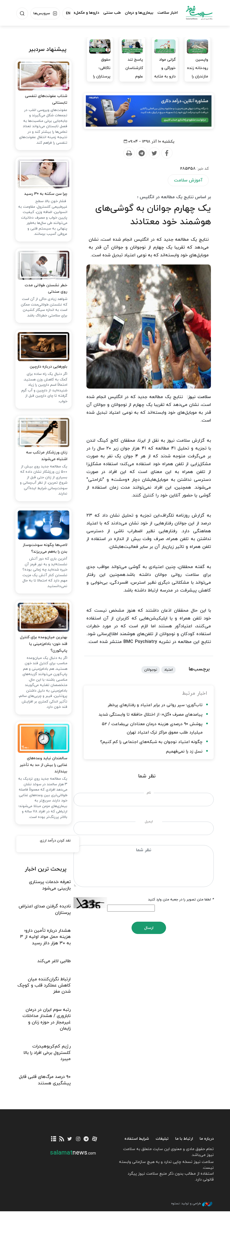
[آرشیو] (53, 1139)
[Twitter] (154, 153)
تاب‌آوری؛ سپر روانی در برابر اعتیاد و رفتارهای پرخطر (155, 705)
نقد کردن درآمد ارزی (55, 840)
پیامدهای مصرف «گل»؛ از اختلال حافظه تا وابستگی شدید (150, 715)
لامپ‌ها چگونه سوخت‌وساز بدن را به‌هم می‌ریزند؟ (45, 548)
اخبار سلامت (167, 12)
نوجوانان (150, 669)
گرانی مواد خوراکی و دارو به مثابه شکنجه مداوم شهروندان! (165, 80)
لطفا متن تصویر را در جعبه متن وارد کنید (181, 899)
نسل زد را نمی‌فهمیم (184, 752)
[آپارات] (94, 1139)
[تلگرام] (86, 1139)
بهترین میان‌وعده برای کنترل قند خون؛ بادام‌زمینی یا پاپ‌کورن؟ (43, 644)
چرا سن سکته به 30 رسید (45, 194)
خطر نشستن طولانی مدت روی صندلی (46, 289)
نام (149, 792)
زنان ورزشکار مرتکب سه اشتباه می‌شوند (46, 456)
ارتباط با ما (184, 1138)
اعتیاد (168, 669)
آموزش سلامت (188, 180)
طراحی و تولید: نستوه (186, 1203)
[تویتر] (69, 1139)
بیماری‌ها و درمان (139, 12)
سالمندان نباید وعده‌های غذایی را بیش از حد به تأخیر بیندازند (43, 765)
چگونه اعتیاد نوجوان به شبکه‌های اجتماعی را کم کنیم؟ (151, 742)
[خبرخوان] (61, 1139)
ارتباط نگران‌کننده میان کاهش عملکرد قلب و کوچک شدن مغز (44, 985)
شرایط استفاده (137, 1138)
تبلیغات (162, 1138)
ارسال (148, 928)
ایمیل (149, 821)
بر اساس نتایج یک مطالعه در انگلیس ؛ (174, 197)
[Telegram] (141, 153)
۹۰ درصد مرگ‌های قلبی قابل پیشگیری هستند (45, 1080)
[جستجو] (22, 13)
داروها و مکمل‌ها (85, 12)
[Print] (128, 153)
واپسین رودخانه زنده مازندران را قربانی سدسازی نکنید (197, 80)
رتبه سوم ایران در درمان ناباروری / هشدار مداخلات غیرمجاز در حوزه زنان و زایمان (46, 1019)
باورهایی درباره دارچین (48, 366)
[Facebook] (166, 153)
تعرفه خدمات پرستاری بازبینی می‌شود (50, 885)
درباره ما (207, 1138)
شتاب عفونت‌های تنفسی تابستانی (46, 99)
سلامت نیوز (199, 12)
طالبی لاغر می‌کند (54, 961)
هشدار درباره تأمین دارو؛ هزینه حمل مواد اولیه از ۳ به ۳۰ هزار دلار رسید (45, 937)
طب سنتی (112, 12)
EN (68, 13)
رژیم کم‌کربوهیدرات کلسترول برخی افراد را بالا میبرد (47, 1052)
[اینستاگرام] (78, 1139)
